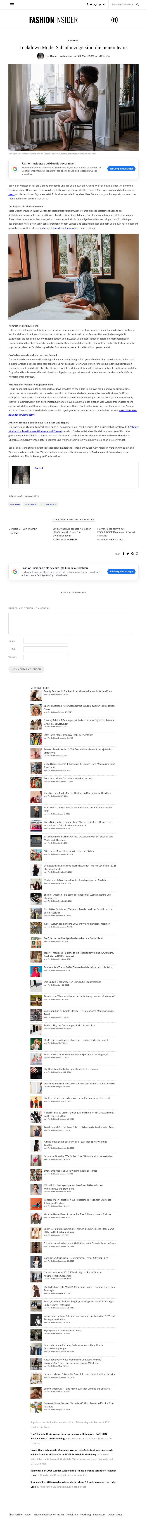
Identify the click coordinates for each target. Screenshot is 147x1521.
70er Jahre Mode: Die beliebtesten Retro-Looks (68, 778)
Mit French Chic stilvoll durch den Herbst (63, 1486)
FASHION (73, 40)
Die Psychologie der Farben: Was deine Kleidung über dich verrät (77, 1098)
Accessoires (59, 539)
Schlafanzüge (49, 504)
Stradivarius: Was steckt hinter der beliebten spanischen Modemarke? (79, 996)
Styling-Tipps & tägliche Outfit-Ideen (62, 1330)
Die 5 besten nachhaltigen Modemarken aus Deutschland (73, 938)
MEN (112, 539)
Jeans (11, 194)
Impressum (99, 1514)
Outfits (119, 539)
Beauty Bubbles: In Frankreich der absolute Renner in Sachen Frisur (78, 691)
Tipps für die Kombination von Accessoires (63, 1475)
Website (12, 657)
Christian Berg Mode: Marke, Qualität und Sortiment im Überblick (77, 793)
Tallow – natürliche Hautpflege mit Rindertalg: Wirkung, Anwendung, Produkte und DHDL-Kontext (71, 1459)
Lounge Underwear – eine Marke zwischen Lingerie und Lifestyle (77, 1388)
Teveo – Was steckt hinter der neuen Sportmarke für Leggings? (76, 1054)
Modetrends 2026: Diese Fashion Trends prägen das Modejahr (76, 880)
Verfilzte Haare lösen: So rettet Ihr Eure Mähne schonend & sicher (77, 1214)
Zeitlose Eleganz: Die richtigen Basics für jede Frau (69, 1025)
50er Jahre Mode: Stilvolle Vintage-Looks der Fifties (70, 1170)
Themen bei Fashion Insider (49, 1514)
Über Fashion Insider (20, 1514)
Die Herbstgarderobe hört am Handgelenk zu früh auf (71, 1069)
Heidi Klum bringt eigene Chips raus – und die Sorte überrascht (76, 1040)
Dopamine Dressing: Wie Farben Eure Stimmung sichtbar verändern (78, 1156)
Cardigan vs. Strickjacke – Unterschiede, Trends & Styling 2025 (76, 1257)
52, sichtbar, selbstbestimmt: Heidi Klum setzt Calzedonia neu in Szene (80, 1243)
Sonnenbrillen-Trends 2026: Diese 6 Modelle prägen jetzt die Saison (78, 967)
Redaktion (72, 1514)
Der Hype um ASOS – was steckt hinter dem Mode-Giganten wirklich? (79, 1083)
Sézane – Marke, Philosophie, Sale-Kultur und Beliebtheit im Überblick (79, 1374)
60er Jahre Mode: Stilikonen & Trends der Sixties (69, 851)
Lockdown (30, 504)
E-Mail (11, 649)
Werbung (85, 1514)
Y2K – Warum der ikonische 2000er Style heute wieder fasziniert (77, 923)
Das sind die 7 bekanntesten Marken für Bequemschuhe (72, 981)
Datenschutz (115, 1514)
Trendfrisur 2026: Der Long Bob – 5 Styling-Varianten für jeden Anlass (79, 1127)
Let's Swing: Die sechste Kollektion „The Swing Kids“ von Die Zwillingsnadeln (72, 532)
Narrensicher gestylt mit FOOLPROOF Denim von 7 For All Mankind (116, 532)
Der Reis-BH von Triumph (22, 528)
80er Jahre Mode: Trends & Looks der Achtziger (68, 734)
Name (11, 640)
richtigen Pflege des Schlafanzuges (59, 227)
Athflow (15, 504)
